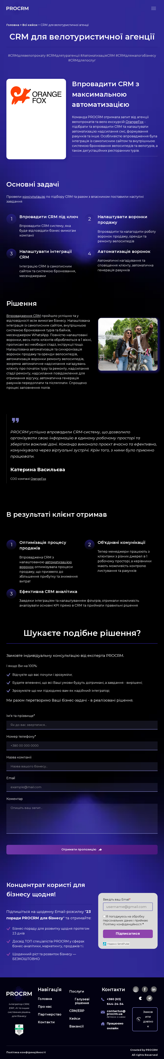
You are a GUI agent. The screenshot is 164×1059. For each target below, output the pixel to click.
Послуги (76, 991)
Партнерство (49, 1014)
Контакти (46, 1022)
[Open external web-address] (36, 95)
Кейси (74, 1018)
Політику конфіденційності (122, 924)
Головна (45, 999)
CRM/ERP (76, 1011)
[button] (136, 989)
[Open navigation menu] (154, 8)
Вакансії (76, 1026)
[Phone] (103, 999)
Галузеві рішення (82, 1001)
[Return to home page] (17, 8)
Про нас (45, 1007)
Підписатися (128, 933)
